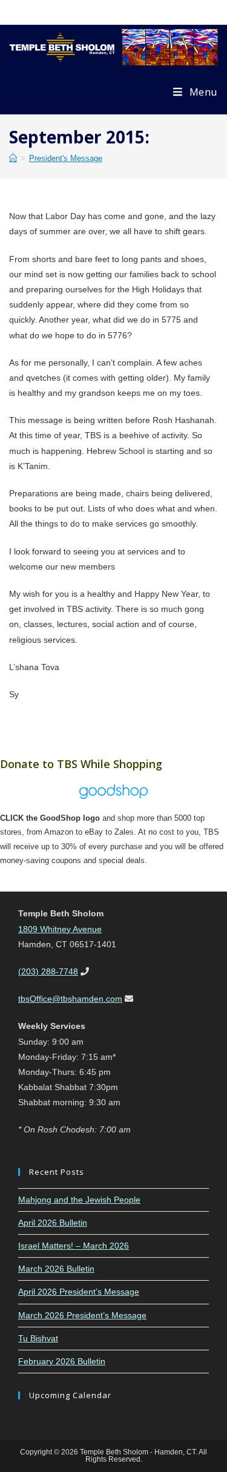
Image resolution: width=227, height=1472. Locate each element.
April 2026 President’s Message (78, 1291)
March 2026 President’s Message (82, 1315)
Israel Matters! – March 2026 (73, 1245)
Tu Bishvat (38, 1338)
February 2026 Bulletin (61, 1361)
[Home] (13, 158)
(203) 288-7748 (48, 971)
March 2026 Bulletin (56, 1268)
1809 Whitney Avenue (60, 929)
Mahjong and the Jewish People (79, 1199)
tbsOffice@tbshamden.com (70, 999)
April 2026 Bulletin (52, 1222)
